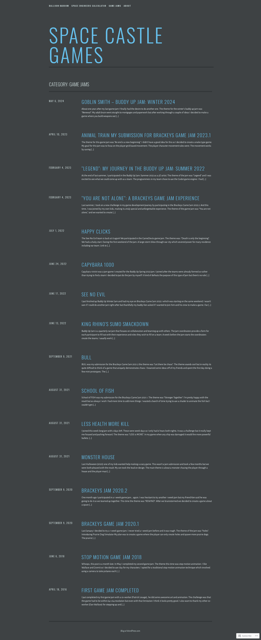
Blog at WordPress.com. (131, 631)
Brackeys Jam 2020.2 (104, 490)
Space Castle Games (106, 44)
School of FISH (98, 390)
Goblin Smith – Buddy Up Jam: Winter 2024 (128, 101)
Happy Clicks (96, 231)
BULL (87, 357)
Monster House (98, 457)
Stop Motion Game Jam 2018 (112, 557)
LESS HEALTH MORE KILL (105, 423)
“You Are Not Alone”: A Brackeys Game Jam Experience (141, 198)
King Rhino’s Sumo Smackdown (115, 324)
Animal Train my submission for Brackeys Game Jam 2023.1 (146, 135)
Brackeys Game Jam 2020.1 (110, 523)
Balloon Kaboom (59, 5)
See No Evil (94, 294)
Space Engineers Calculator (88, 5)
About (127, 5)
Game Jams (115, 5)
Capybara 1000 (98, 264)
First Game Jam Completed (110, 590)
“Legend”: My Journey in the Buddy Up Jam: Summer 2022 (143, 168)
